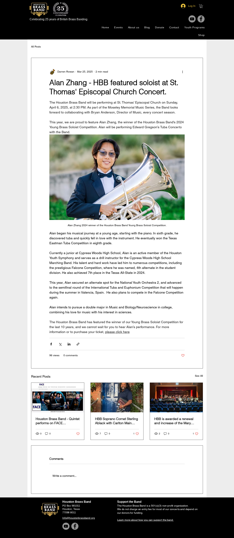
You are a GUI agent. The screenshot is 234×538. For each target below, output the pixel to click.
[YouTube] (192, 18)
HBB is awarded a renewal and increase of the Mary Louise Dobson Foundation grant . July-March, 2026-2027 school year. (174, 421)
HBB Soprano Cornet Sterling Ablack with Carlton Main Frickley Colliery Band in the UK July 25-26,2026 (116, 421)
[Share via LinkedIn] (69, 344)
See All (199, 375)
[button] (201, 6)
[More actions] (182, 72)
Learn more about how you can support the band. (145, 519)
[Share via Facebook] (51, 344)
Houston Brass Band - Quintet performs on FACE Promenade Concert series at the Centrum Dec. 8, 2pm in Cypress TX (58, 421)
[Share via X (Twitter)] (60, 344)
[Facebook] (201, 18)
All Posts (36, 46)
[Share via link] (78, 344)
